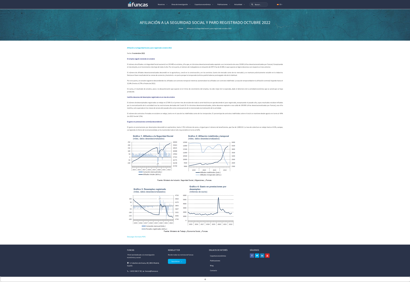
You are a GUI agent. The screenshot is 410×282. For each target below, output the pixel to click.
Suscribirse (175, 261)
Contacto (213, 270)
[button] (252, 4)
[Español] (279, 4)
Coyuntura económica (203, 4)
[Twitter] (257, 255)
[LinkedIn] (262, 255)
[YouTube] (267, 255)
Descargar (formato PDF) (136, 237)
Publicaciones (222, 4)
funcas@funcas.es (151, 271)
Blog (212, 265)
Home (181, 28)
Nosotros (161, 4)
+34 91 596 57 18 (135, 271)
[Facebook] (252, 255)
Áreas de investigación (180, 4)
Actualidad (238, 4)
